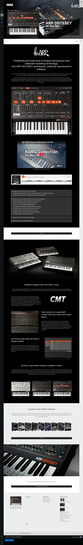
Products (2, 15)
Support (2, 26)
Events (2, 22)
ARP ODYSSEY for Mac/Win (25, 533)
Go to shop (41, 233)
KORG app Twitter (46, 500)
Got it (9, 540)
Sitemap (79, 533)
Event (27, 498)
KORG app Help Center (47, 498)
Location (2, 536)
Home (2, 11)
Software (16, 533)
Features (2, 19)
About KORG (2, 543)
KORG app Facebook (46, 499)
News (2, 534)
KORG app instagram (46, 502)
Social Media (2, 539)
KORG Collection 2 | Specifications (41, 486)
